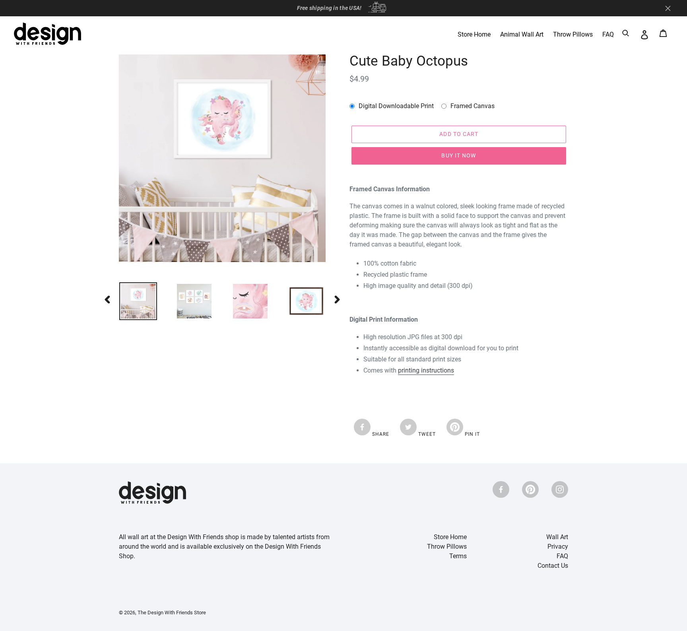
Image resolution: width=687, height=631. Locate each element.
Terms (458, 556)
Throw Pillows (447, 546)
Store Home (450, 537)
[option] (132, 301)
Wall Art (557, 537)
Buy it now (458, 155)
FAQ (562, 556)
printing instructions (426, 370)
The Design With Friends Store (172, 612)
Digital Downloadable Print (396, 106)
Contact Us (553, 565)
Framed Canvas (472, 106)
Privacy (557, 546)
